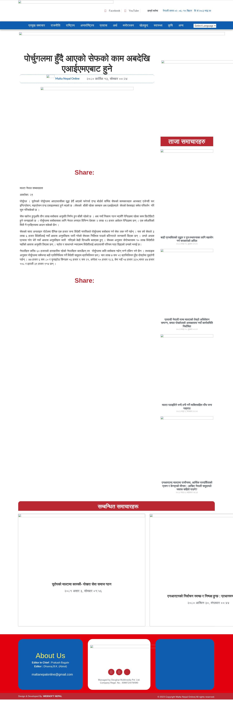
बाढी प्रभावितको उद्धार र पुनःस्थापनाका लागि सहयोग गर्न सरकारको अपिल (187, 239)
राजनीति (55, 25)
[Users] (127, 672)
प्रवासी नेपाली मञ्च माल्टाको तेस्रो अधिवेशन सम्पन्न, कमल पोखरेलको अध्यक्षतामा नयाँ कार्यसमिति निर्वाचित (187, 323)
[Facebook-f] (111, 672)
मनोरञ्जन (128, 25)
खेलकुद (143, 25)
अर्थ (115, 25)
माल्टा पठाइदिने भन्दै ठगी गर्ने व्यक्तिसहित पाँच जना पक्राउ (187, 406)
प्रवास (103, 25)
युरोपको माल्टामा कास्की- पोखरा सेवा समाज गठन (81, 584)
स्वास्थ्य (158, 25)
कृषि (170, 25)
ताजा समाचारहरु (186, 141)
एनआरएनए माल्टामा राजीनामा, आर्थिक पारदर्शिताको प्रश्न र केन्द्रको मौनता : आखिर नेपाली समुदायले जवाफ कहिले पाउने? (187, 486)
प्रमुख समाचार (36, 25)
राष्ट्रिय (70, 25)
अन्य (180, 25)
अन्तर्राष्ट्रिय (87, 25)
